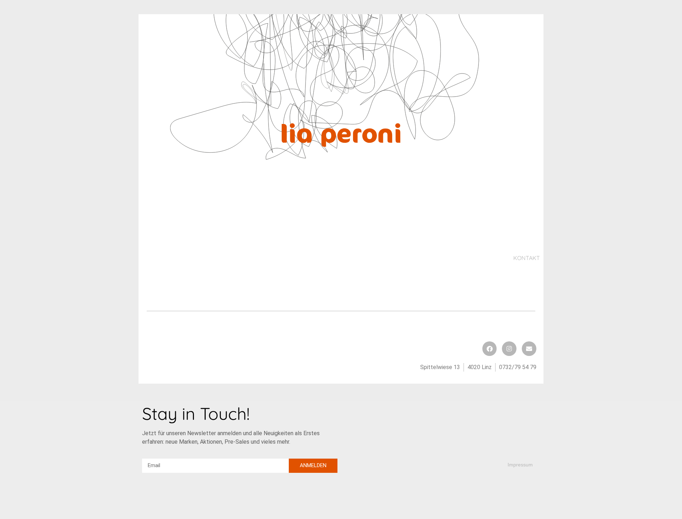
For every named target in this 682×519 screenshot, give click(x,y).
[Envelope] (529, 348)
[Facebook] (489, 348)
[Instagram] (509, 348)
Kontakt (526, 257)
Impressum (520, 464)
